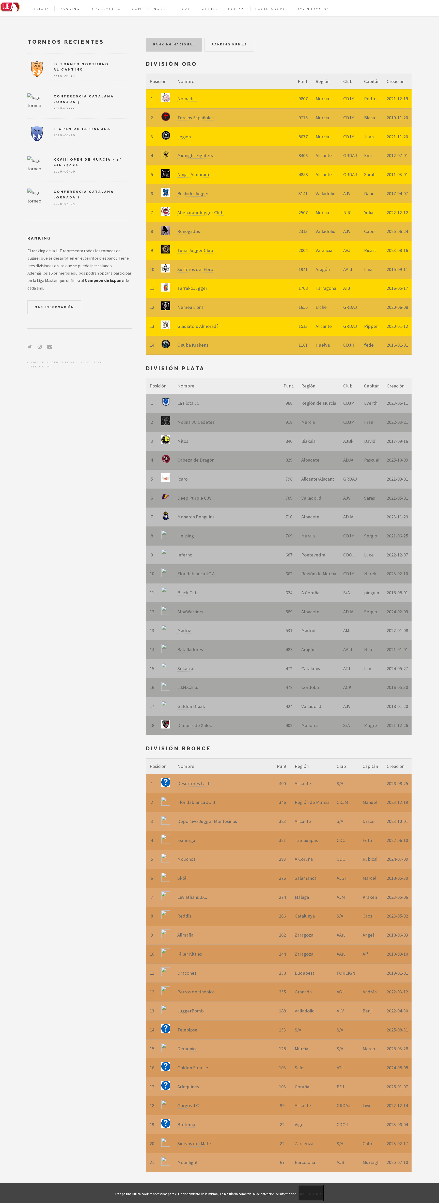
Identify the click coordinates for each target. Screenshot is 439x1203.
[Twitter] (29, 347)
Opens (209, 9)
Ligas (184, 9)
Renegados (188, 231)
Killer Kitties (189, 954)
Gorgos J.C (188, 1105)
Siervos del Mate (194, 1143)
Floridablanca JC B (196, 802)
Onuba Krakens (192, 345)
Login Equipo (312, 9)
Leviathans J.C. (192, 897)
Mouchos (186, 859)
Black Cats (187, 593)
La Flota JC (188, 403)
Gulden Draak (191, 706)
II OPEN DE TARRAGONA (82, 129)
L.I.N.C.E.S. (187, 687)
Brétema (186, 1124)
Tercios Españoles (195, 118)
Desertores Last (193, 783)
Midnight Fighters (195, 155)
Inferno (184, 555)
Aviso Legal (91, 362)
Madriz (184, 630)
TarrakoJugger (192, 288)
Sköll (182, 878)
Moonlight (187, 1162)
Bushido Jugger (193, 193)
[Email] (49, 347)
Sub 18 (236, 9)
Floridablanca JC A (196, 574)
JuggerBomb (190, 1011)
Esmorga (186, 840)
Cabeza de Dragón (195, 460)
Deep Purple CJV (194, 498)
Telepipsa (187, 1030)
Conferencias (149, 9)
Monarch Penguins (195, 517)
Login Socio (270, 9)
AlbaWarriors (190, 612)
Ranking (69, 9)
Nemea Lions (190, 307)
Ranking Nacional (174, 44)
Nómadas (187, 98)
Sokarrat (186, 668)
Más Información (54, 307)
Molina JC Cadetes (195, 422)
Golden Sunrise (192, 1068)
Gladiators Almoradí (197, 326)
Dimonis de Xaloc (194, 725)
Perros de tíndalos (196, 992)
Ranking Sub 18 (229, 44)
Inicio (41, 9)
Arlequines (188, 1087)
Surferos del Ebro (195, 269)
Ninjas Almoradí (193, 174)
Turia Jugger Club (195, 250)
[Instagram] (40, 347)
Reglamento (106, 9)
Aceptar (311, 1194)
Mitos (182, 441)
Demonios (187, 1049)
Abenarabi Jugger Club (200, 212)
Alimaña (185, 935)
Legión (184, 137)
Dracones (186, 973)
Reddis (184, 916)
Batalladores (190, 649)
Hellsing (185, 536)
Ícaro (182, 479)
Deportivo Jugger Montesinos (207, 821)
